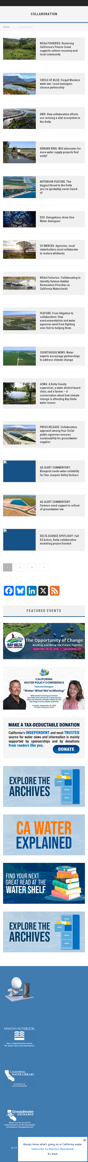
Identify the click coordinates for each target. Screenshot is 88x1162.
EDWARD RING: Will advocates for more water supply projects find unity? (60, 152)
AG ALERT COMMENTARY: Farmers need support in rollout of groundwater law (59, 505)
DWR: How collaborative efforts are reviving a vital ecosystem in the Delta (60, 118)
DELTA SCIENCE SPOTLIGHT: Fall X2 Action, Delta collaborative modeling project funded (59, 539)
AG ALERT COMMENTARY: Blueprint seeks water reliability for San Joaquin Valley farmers (59, 471)
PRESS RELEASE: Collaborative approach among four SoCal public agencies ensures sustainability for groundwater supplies (58, 434)
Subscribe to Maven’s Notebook (52, 1149)
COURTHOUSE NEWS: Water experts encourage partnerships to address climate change (60, 356)
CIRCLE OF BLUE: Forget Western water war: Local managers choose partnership (60, 83)
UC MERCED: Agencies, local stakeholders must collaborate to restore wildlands (59, 249)
